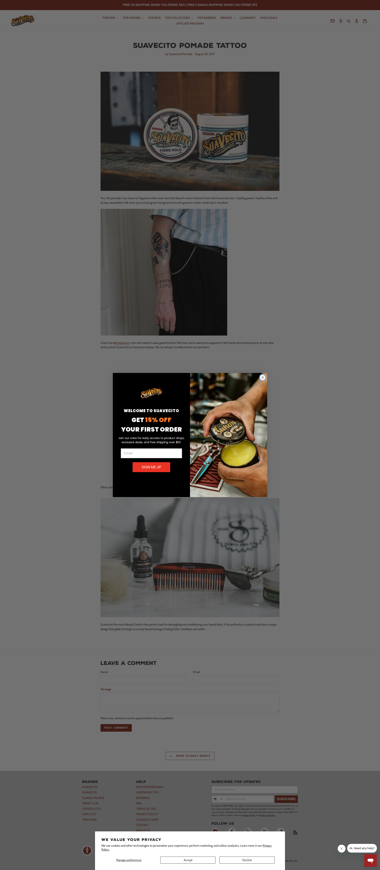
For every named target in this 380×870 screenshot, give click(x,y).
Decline (247, 860)
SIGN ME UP (151, 467)
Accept (188, 860)
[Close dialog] (263, 377)
